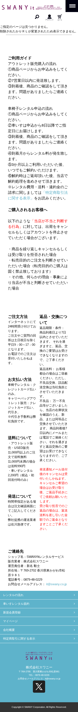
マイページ (10, 621)
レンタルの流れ (13, 595)
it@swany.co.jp (56, 584)
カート (59, 20)
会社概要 (9, 629)
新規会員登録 (12, 612)
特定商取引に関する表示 (19, 638)
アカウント (49, 20)
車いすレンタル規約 (16, 603)
